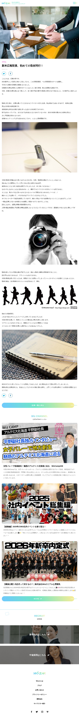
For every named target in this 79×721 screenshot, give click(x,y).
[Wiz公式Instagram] (42, 712)
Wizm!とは (39, 681)
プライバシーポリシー (39, 694)
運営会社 (39, 699)
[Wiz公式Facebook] (31, 712)
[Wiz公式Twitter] (37, 712)
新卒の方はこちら (37, 634)
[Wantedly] (47, 712)
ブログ (39, 685)
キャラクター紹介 (39, 703)
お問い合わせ (39, 690)
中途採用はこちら (37, 655)
